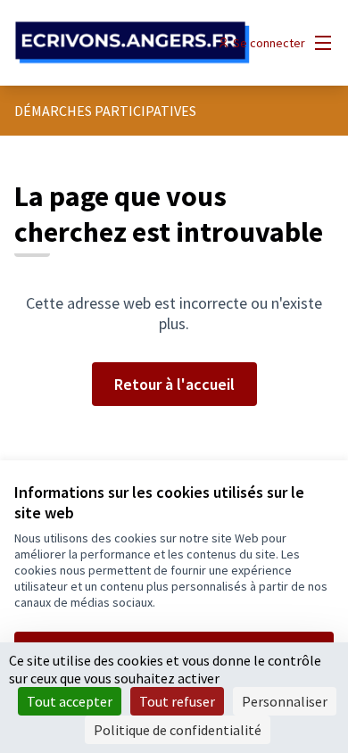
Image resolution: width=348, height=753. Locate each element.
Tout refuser (177, 701)
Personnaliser (284, 701)
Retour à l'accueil (174, 384)
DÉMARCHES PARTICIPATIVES (105, 111)
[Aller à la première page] (132, 43)
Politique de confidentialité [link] (177, 730)
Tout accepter (69, 701)
